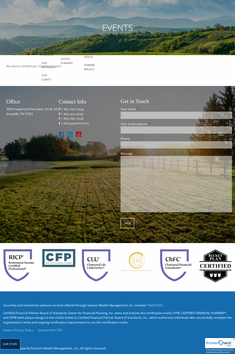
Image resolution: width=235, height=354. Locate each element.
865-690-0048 (74, 118)
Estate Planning (67, 61)
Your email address (149, 124)
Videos (88, 57)
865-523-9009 (73, 114)
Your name (143, 109)
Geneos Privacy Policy (18, 330)
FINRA (151, 305)
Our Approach (48, 65)
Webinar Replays (89, 67)
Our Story (10, 344)
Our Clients (46, 77)
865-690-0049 (74, 109)
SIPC (160, 305)
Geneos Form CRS (50, 330)
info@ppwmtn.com (76, 123)
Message (141, 154)
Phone (125, 139)
